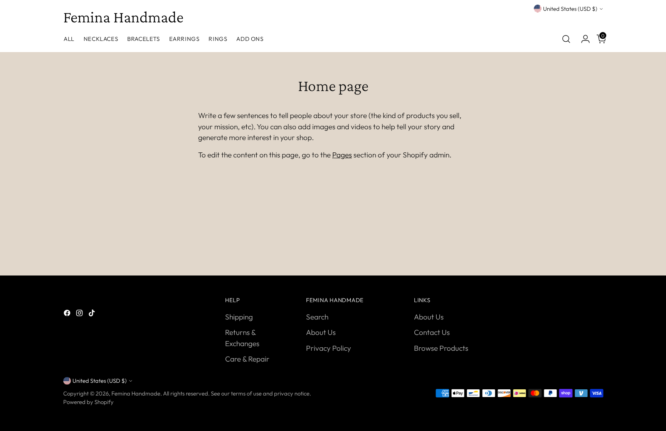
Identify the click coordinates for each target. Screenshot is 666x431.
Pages (342, 154)
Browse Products (441, 348)
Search (317, 316)
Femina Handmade (135, 393)
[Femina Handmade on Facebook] (67, 314)
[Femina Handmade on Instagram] (80, 314)
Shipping (239, 316)
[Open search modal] (566, 39)
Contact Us (432, 332)
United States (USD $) (570, 8)
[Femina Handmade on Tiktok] (92, 314)
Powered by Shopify (88, 402)
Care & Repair (247, 358)
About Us (321, 332)
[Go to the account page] (582, 39)
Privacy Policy (328, 348)
